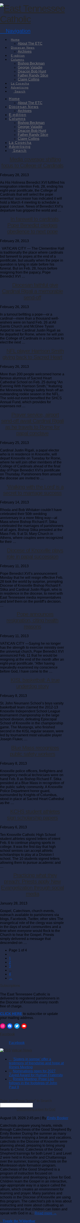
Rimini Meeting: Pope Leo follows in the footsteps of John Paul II (33, 1083)
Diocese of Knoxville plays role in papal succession (35, 553)
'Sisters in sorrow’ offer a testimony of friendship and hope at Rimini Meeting (36, 1063)
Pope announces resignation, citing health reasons (32, 620)
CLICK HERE (11, 1014)
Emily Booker (57, 1118)
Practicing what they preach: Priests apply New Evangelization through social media (32, 884)
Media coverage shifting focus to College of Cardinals (32, 162)
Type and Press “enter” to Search (26, 1101)
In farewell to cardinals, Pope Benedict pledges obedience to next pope (33, 225)
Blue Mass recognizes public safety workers (34, 751)
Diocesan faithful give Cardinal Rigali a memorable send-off (32, 291)
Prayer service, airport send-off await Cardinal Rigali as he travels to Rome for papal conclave (32, 424)
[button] (15, 31)
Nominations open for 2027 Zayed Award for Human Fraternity (36, 1073)
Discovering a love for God (36, 1109)
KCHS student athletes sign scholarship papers (33, 814)
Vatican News (22, 1050)
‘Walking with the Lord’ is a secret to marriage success (33, 490)
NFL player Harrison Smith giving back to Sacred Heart (33, 354)
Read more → (46, 1213)
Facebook (7, 1034)
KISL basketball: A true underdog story (35, 683)
